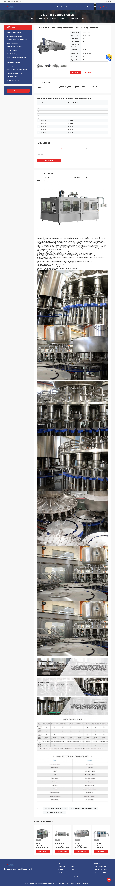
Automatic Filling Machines (14, 32)
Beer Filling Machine (12, 50)
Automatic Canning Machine (14, 46)
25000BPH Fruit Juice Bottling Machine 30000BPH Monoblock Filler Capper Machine (42, 846)
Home (33, 18)
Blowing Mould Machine (13, 80)
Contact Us (60, 876)
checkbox (38, 106)
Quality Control (61, 872)
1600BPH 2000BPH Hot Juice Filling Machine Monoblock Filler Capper (62, 845)
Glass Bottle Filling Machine (14, 54)
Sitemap (73, 872)
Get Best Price (75, 72)
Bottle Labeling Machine (13, 62)
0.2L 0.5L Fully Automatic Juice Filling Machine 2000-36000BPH (101, 845)
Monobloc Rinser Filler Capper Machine (55, 808)
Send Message (48, 160)
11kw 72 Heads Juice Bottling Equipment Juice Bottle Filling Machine (81, 845)
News (72, 866)
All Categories (97, 876)
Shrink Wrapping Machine (13, 66)
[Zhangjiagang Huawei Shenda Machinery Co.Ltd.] (9, 6)
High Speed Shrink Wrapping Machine (17, 69)
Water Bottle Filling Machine (14, 36)
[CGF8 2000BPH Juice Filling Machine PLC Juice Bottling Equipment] (52, 45)
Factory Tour (60, 869)
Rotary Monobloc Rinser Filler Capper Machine (83, 808)
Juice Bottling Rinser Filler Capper (54, 812)
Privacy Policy (74, 876)
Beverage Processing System (15, 73)
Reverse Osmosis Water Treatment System (16, 58)
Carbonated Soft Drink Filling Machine (17, 39)
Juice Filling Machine (41, 18)
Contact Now (18, 91)
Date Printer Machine (12, 76)
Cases (72, 869)
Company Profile (61, 866)
